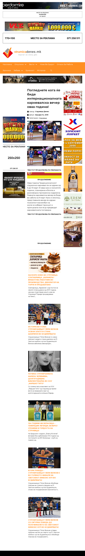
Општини (19, 64)
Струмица (43, 118)
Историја (41, 70)
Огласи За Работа (65, 64)
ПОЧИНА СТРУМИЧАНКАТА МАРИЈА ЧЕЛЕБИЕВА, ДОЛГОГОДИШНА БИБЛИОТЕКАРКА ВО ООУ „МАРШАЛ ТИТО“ (40, 378)
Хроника (7, 70)
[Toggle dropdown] (25, 64)
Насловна (7, 64)
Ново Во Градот (47, 64)
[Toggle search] (51, 70)
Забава (17, 70)
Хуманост (30, 70)
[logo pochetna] (22, 53)
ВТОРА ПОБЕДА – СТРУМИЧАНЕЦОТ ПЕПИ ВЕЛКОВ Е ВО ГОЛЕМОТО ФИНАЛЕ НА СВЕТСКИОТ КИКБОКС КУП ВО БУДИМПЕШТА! (44, 475)
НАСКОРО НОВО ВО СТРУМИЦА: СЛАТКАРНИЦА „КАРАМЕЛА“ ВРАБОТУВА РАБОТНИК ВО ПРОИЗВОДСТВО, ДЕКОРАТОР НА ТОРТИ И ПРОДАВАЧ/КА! (43, 280)
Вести (31, 64)
